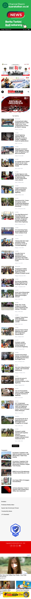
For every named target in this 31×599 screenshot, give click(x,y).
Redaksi (3, 501)
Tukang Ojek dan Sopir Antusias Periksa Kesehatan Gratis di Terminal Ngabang (22, 243)
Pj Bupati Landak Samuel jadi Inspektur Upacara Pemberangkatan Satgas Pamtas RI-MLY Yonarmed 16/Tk (22, 435)
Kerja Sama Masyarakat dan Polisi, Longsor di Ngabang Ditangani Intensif (22, 294)
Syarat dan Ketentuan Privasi (10, 508)
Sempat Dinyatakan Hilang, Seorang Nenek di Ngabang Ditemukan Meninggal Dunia (22, 357)
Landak (16, 132)
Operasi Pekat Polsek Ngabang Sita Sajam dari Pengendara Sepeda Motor (21, 332)
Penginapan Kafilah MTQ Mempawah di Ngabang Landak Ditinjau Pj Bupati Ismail (22, 271)
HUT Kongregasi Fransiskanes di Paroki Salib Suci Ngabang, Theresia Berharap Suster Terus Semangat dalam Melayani (22, 406)
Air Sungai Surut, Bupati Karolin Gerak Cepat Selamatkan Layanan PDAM (22, 164)
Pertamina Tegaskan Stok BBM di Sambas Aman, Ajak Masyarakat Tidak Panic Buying (21, 455)
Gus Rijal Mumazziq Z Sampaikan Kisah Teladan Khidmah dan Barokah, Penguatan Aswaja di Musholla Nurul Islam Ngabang (21, 218)
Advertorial (17, 118)
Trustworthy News (6, 511)
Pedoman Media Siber (7, 504)
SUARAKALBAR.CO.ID (16, 543)
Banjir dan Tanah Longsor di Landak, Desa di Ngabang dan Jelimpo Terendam (21, 307)
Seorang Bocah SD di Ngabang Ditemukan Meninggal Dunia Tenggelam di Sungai (21, 421)
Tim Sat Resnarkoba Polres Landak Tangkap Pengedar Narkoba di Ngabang (22, 393)
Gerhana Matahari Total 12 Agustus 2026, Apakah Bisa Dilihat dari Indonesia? (21, 489)
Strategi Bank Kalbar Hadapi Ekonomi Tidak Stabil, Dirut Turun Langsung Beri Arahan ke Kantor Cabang (22, 124)
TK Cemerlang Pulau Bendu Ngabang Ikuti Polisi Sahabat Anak (21, 231)
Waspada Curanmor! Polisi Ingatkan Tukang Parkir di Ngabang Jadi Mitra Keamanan (22, 151)
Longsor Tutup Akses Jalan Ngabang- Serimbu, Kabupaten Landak (21, 319)
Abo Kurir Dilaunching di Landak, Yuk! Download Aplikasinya (22, 368)
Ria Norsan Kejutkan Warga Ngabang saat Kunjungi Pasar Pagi (21, 283)
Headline (17, 416)
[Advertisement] (15, 46)
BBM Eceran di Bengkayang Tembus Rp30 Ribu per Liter (21, 472)
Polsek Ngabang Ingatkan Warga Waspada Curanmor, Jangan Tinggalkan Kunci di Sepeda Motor (22, 138)
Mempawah (17, 266)
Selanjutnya (15, 445)
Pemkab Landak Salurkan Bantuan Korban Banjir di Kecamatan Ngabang (21, 344)
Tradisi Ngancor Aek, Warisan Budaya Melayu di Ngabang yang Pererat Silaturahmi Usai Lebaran (22, 177)
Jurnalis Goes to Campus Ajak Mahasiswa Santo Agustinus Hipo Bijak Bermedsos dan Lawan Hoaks (22, 257)
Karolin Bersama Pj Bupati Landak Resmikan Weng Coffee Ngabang (22, 380)
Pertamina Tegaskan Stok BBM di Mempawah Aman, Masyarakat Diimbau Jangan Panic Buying (21, 463)
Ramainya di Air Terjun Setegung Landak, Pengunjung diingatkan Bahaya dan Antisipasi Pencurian (22, 203)
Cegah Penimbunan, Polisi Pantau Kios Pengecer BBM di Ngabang (21, 190)
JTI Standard (5, 514)
